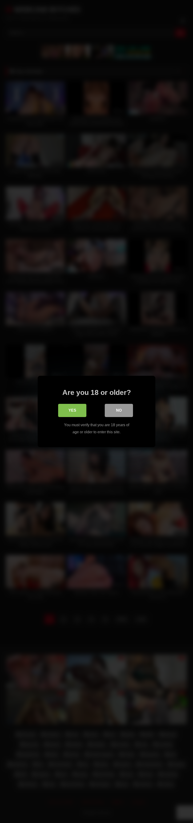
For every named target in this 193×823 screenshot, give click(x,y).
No (119, 410)
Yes (72, 410)
